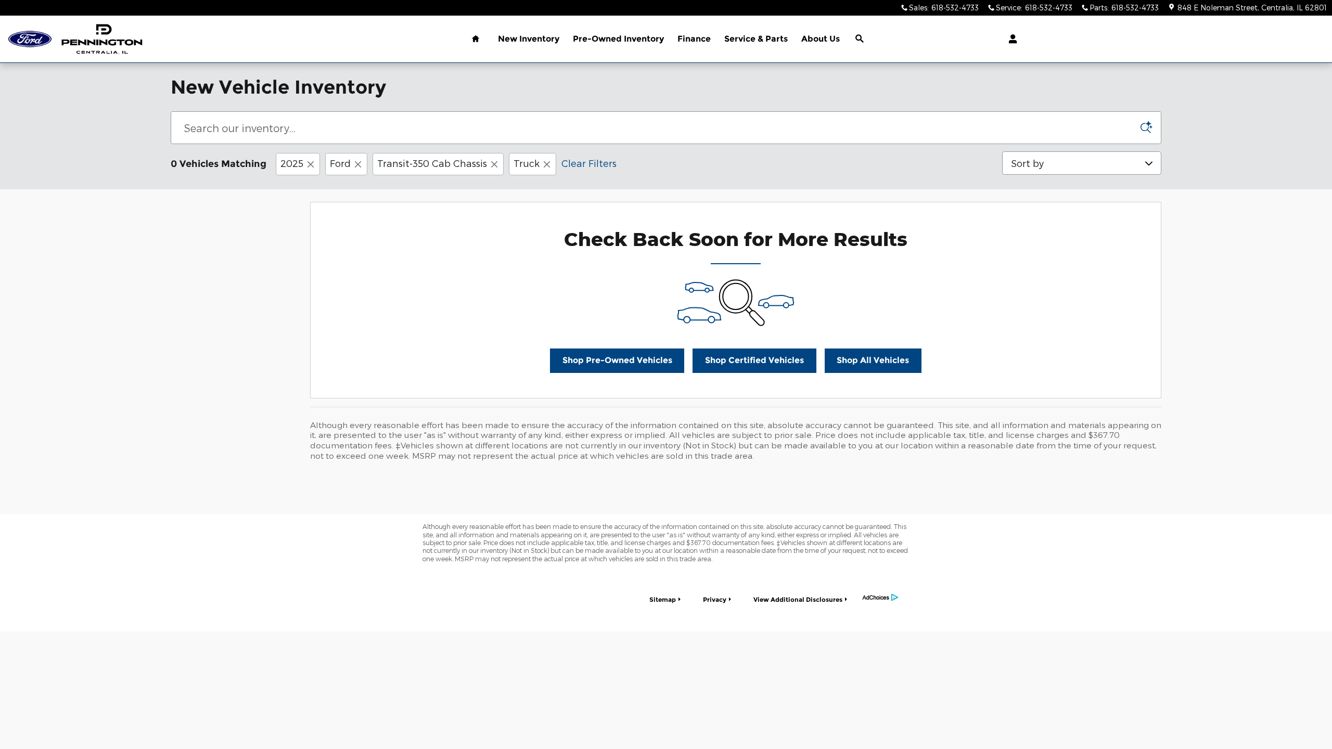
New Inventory (528, 39)
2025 (291, 163)
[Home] (30, 39)
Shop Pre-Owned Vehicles (617, 360)
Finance (694, 39)
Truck (527, 163)
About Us (820, 39)
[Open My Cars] (1010, 39)
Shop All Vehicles (873, 360)
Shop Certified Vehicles (754, 360)
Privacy (714, 599)
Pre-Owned (618, 39)
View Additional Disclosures (797, 599)
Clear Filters (589, 163)
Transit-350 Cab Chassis (432, 163)
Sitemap (662, 599)
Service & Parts (756, 39)
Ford (340, 163)
